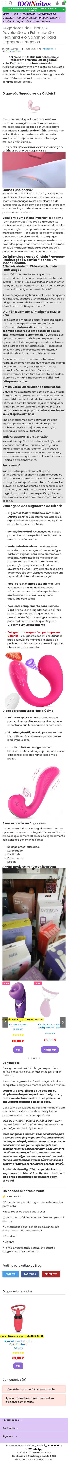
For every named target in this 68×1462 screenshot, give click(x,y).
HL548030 (18, 1029)
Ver (18, 1049)
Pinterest (51, 1274)
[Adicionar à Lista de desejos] (47, 1018)
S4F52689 (50, 1033)
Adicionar (50, 1049)
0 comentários (13, 51)
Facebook (30, 1274)
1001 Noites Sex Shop (39, 1452)
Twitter (11, 1274)
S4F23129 (18, 1348)
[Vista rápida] (18, 1023)
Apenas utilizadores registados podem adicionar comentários (30, 1400)
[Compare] (52, 1018)
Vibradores (48, 48)
